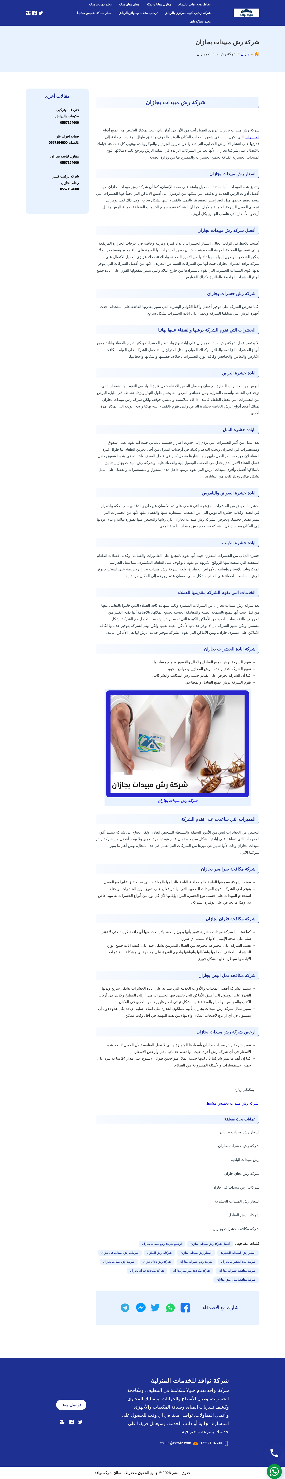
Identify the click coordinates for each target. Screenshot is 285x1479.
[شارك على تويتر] (155, 1307)
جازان (245, 54)
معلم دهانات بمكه (100, 4)
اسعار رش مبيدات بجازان (196, 1252)
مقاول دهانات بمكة (158, 4)
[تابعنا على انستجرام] (28, 13)
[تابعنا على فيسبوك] (34, 13)
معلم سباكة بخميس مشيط (94, 13)
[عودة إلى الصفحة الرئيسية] (256, 54)
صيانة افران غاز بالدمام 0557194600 (64, 139)
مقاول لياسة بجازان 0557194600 (64, 159)
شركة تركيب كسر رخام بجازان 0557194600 (66, 182)
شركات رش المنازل (159, 1252)
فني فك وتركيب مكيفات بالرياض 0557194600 (67, 116)
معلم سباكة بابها (200, 21)
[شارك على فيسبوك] (185, 1308)
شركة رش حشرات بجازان (196, 1261)
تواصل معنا (71, 1405)
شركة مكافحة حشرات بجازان (237, 1270)
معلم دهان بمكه (129, 4)
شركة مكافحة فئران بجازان (147, 1270)
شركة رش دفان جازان (157, 1261)
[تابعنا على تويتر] (40, 13)
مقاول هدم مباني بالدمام (194, 4)
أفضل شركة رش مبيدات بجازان (210, 1243)
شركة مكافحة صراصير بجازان (191, 1270)
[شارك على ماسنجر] (141, 1308)
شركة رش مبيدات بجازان (118, 1261)
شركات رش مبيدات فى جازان (119, 1252)
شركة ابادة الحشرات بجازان (238, 1261)
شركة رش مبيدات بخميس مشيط (232, 1103)
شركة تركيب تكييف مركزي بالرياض (188, 13)
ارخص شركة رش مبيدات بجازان (162, 1243)
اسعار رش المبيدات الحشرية (238, 1252)
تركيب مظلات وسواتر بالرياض (138, 13)
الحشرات (252, 137)
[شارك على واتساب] (170, 1307)
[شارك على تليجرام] (125, 1307)
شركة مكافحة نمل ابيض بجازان (236, 1279)
